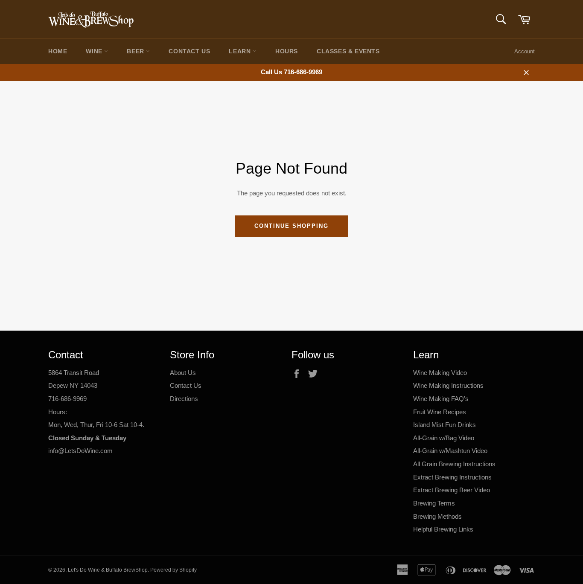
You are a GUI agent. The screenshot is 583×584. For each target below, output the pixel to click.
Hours (286, 51)
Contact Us (189, 51)
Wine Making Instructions (448, 385)
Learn (241, 51)
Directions (184, 398)
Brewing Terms (434, 503)
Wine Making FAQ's (441, 398)
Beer (136, 51)
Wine (95, 51)
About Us (183, 372)
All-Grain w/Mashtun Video (450, 450)
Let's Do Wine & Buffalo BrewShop (108, 570)
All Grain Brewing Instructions (454, 464)
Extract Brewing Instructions (452, 477)
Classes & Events (348, 51)
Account (524, 51)
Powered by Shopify (173, 570)
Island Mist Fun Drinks (444, 424)
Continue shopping (291, 226)
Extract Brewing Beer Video (451, 490)
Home (57, 51)
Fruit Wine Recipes (439, 411)
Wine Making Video (440, 372)
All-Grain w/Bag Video (443, 438)
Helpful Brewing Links (443, 529)
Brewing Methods (437, 516)
